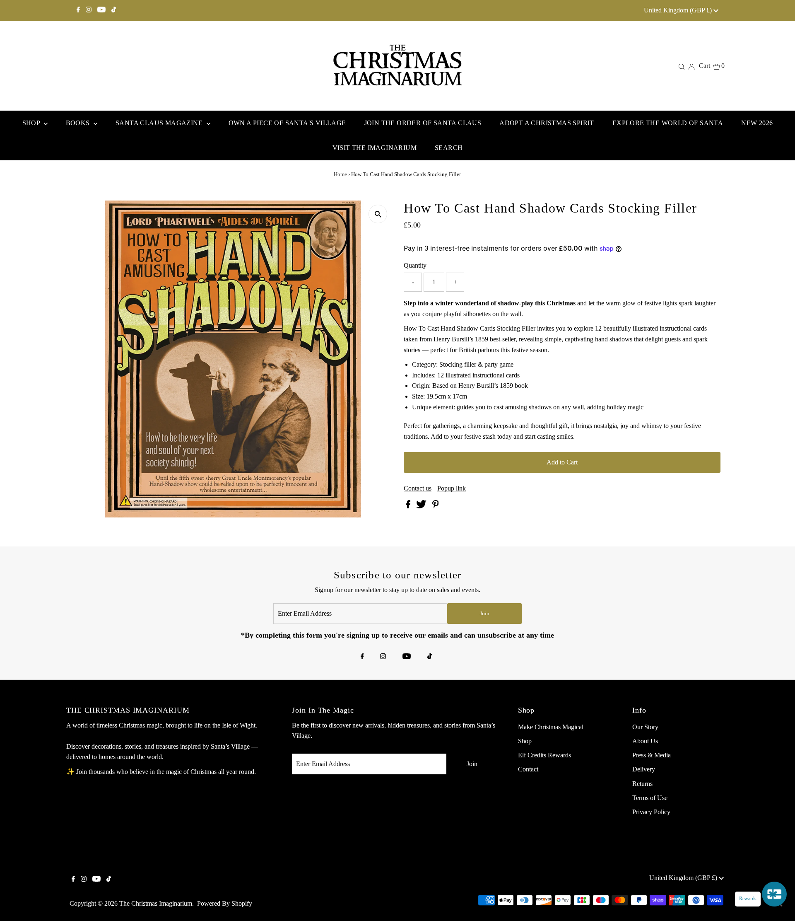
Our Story (645, 726)
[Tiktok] (113, 10)
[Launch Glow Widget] (774, 894)
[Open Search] (681, 66)
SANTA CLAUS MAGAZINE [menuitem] (160, 122)
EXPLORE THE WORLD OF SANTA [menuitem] (667, 122)
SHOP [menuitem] (32, 122)
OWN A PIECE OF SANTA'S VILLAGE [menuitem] (287, 122)
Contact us (417, 488)
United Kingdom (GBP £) (678, 10)
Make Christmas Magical (550, 726)
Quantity (415, 265)
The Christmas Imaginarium (155, 903)
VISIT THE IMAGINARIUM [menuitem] (374, 147)
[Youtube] (101, 10)
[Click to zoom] (378, 214)
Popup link (451, 488)
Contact (528, 769)
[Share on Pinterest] (435, 506)
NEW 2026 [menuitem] (757, 122)
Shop (525, 741)
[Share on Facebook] (409, 506)
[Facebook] (78, 10)
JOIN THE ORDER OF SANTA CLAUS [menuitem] (423, 122)
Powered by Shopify (224, 903)
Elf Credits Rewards (544, 755)
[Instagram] (89, 10)
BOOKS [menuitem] (79, 122)
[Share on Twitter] (422, 506)
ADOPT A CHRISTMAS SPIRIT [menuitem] (546, 122)
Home (340, 174)
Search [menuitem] (449, 147)
